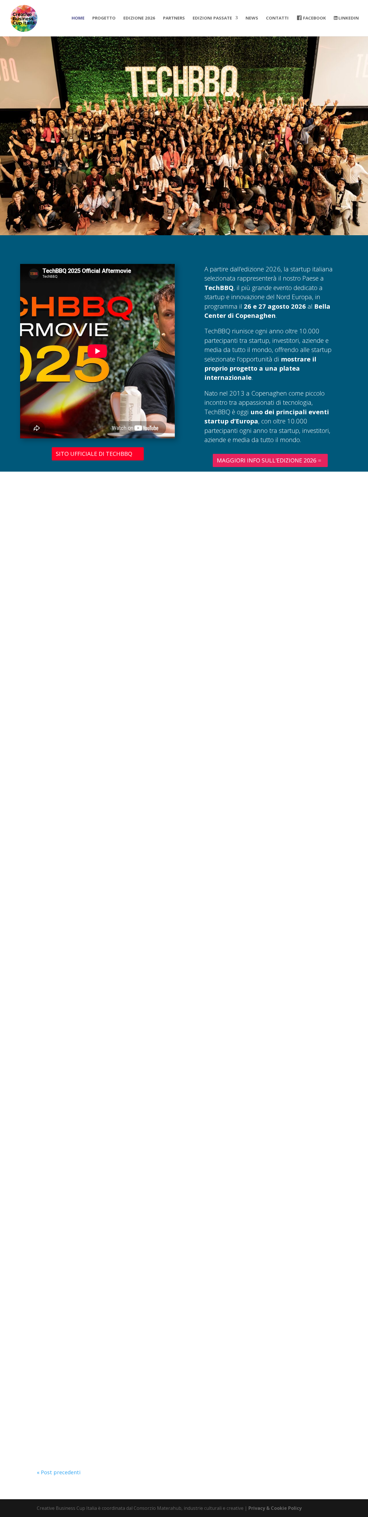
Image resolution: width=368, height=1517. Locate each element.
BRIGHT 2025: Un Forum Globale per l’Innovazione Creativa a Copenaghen (134, 1110)
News (252, 18)
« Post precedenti (58, 1472)
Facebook (314, 18)
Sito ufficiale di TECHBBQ (94, 454)
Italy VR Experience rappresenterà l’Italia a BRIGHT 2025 (112, 1016)
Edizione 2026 (139, 18)
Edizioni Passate (212, 18)
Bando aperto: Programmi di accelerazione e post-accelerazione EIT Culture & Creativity (152, 1299)
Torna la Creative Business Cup (81, 827)
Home (78, 18)
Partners (174, 18)
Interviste (91, 932)
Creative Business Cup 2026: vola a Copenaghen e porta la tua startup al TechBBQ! (145, 638)
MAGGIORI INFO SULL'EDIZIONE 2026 (266, 460)
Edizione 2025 (59, 932)
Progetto (104, 18)
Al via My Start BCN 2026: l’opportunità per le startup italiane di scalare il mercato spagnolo (157, 732)
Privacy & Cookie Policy (275, 1508)
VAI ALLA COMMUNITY (184, 566)
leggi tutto (56, 684)
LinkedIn (348, 18)
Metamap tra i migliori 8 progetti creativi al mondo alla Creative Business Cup (140, 921)
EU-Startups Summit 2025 (75, 1205)
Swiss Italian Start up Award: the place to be (97, 1394)
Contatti (277, 18)
